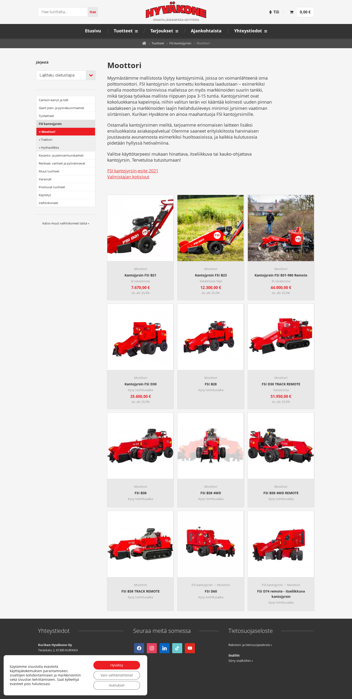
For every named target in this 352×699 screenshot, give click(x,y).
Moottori (140, 269)
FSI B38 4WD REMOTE (281, 493)
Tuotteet (158, 43)
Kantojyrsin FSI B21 (140, 275)
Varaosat (45, 179)
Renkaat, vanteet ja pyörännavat (62, 163)
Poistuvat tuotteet (52, 187)
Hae (93, 12)
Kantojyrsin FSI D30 (141, 384)
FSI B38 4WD (210, 493)
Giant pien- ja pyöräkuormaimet (61, 108)
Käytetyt (45, 195)
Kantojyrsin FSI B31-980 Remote (281, 275)
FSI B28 (211, 384)
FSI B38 (141, 493)
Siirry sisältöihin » (240, 660)
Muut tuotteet (49, 171)
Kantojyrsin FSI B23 (211, 275)
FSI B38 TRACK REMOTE (140, 591)
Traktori (46, 139)
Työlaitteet (46, 116)
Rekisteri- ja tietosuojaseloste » (250, 645)
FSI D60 (211, 591)
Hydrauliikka (50, 147)
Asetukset (117, 685)
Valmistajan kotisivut (128, 177)
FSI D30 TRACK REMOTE (281, 384)
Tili (276, 12)
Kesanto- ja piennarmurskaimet (61, 155)
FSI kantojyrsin (180, 43)
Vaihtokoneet (48, 203)
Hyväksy (116, 665)
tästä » (84, 223)
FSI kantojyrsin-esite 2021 (132, 171)
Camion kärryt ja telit (53, 100)
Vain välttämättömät (117, 675)
